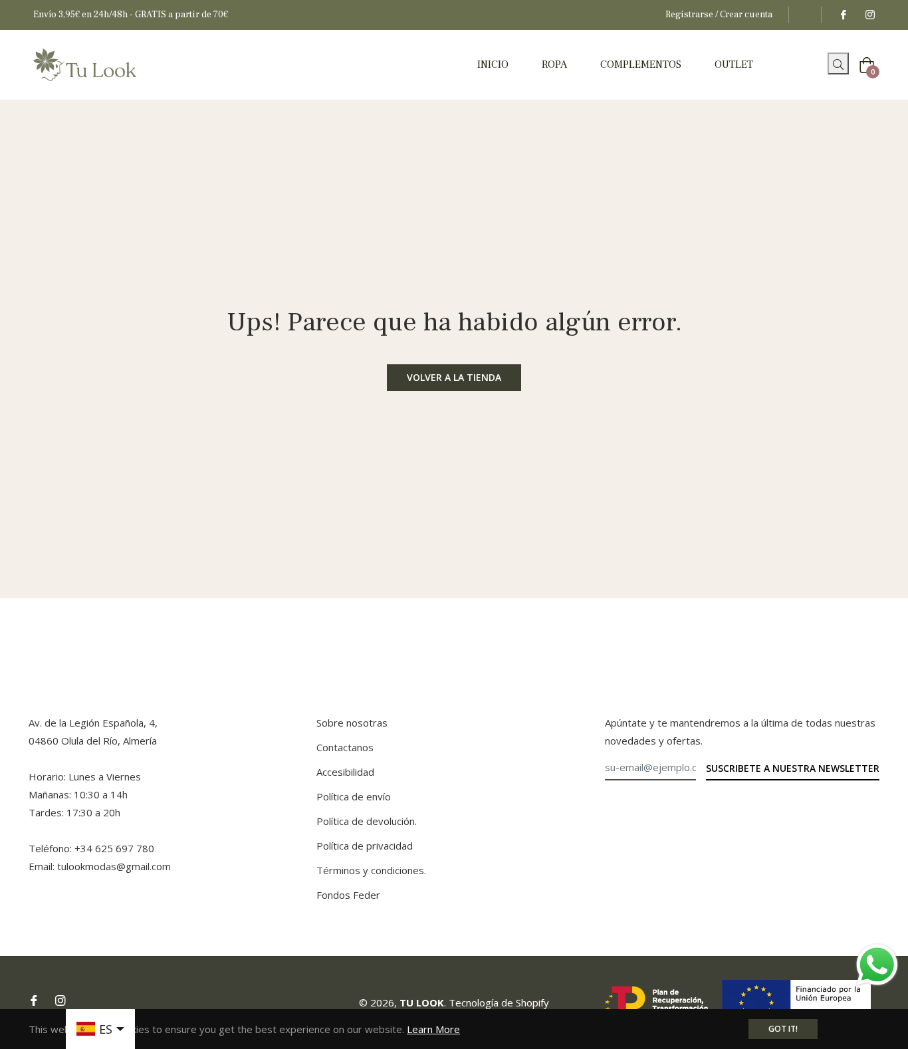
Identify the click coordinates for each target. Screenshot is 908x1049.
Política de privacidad (364, 845)
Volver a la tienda (454, 377)
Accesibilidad (345, 771)
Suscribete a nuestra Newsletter (792, 768)
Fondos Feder (348, 894)
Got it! (783, 1028)
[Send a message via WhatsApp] (877, 965)
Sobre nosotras (352, 722)
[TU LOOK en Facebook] (843, 15)
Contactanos (345, 747)
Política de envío (353, 796)
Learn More (433, 1029)
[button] (838, 63)
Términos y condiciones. (371, 870)
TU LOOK (421, 1002)
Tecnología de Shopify (499, 1002)
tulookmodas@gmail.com (114, 866)
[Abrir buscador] (823, 67)
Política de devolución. (366, 821)
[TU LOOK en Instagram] (869, 15)
